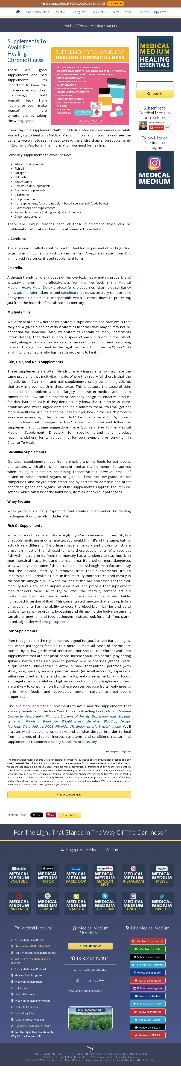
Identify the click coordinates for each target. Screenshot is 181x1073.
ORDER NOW (115, 3)
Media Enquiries (24, 1013)
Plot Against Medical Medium (32, 1025)
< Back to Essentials (69, 794)
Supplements (159, 11)
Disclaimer (49, 1057)
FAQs (93, 1057)
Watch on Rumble (149, 949)
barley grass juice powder (43, 661)
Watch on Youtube (149, 980)
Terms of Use (82, 1057)
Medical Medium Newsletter (58, 1053)
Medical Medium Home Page (32, 1000)
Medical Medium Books (29, 940)
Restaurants (99, 11)
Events (116, 11)
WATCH (129, 11)
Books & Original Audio (37, 11)
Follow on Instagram (149, 988)
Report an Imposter (127, 1057)
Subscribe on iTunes (149, 957)
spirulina (68, 292)
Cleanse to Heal (22, 145)
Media (108, 1053)
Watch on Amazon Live (149, 941)
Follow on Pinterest (149, 1011)
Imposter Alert (106, 1057)
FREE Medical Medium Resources (35, 952)
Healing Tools (79, 11)
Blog (116, 1053)
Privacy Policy (64, 1057)
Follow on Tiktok (149, 1027)
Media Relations (24, 994)
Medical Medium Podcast (30, 969)
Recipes (144, 11)
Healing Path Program (28, 975)
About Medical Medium (29, 1019)
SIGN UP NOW (90, 946)
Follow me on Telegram (149, 964)
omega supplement (57, 621)
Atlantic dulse (108, 287)
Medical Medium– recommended (95, 130)
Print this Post (70, 815)
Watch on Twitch (149, 996)
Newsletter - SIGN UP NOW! (32, 946)
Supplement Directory (79, 741)
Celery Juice (21, 988)
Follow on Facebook (148, 972)
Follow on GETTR (149, 1035)
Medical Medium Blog (28, 981)
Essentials (60, 11)
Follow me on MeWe (149, 1003)
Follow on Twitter (149, 1019)
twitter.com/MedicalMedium (90, 970)
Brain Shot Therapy (26, 1006)
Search (156, 93)
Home (37, 1053)
